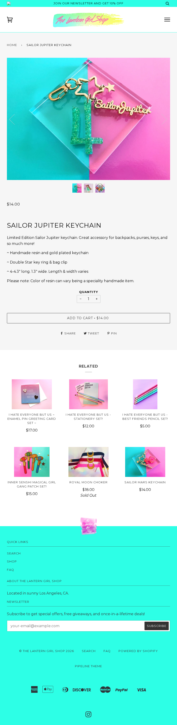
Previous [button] (15, 119)
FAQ (10, 569)
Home (12, 45)
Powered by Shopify (138, 651)
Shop (12, 561)
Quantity (88, 292)
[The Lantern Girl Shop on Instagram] (89, 715)
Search (14, 553)
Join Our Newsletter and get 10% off (88, 3)
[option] (88, 119)
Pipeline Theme (88, 666)
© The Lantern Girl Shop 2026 (46, 651)
